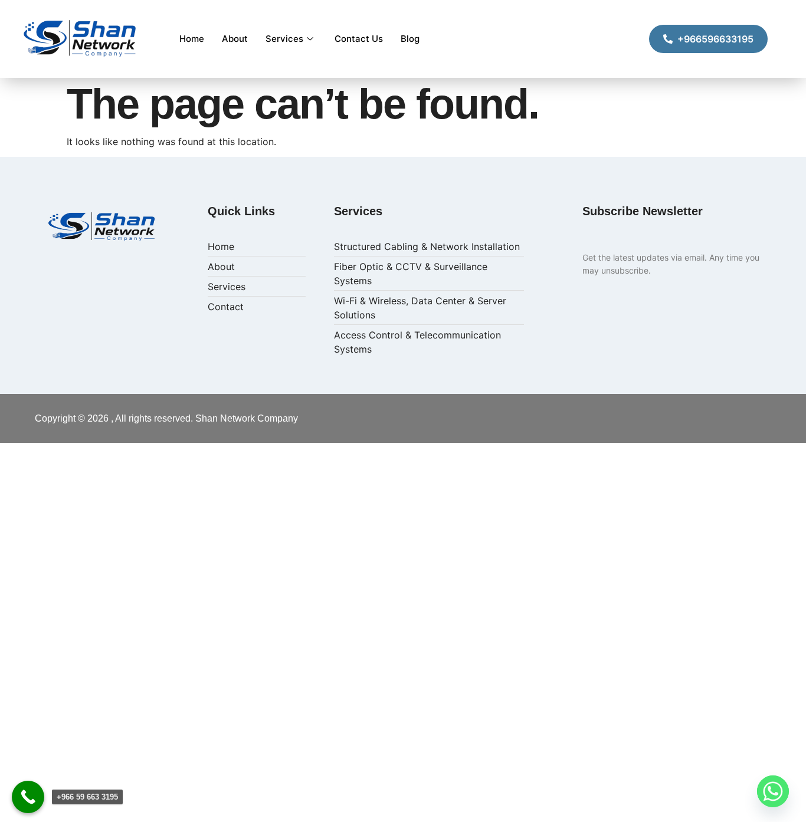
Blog (410, 38)
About (235, 38)
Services (284, 38)
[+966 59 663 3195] (28, 797)
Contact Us (359, 38)
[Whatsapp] (773, 791)
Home (191, 38)
